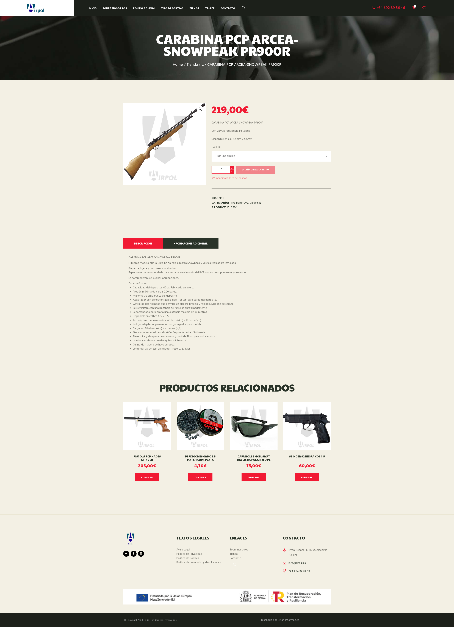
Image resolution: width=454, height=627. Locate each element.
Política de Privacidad (189, 554)
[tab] (143, 243)
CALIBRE (216, 147)
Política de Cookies (187, 558)
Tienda (192, 65)
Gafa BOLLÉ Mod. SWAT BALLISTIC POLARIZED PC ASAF (253, 460)
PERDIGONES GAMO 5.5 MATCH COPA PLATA (200, 458)
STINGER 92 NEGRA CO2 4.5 (307, 456)
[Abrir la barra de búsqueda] (241, 7)
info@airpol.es (297, 563)
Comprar (147, 477)
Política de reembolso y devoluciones (198, 562)
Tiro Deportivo (239, 203)
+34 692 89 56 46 (300, 571)
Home (178, 64)
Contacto (235, 558)
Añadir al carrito (257, 169)
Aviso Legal (183, 549)
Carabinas (255, 203)
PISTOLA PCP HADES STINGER (147, 458)
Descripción (143, 243)
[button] (229, 178)
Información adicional (190, 243)
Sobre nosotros (239, 549)
